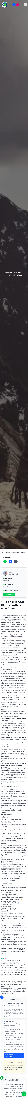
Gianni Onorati (10, 594)
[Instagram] (17, 4)
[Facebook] (14, 4)
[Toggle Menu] (25, 4)
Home (2, 552)
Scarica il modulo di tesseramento (10, 1055)
